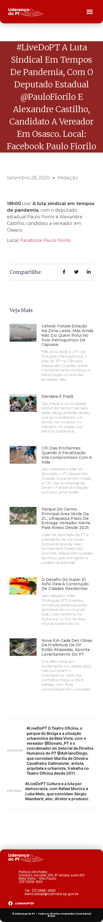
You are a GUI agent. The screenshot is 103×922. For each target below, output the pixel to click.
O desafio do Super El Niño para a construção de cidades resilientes (65, 584)
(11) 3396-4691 (43, 890)
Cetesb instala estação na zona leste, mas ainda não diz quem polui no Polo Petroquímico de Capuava (67, 335)
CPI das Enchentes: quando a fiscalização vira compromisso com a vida (66, 455)
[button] (90, 12)
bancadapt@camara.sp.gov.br (52, 893)
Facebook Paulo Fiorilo (45, 240)
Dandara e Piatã (57, 396)
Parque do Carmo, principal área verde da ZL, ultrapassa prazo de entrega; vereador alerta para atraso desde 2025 (65, 518)
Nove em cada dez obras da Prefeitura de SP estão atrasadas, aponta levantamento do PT (66, 647)
